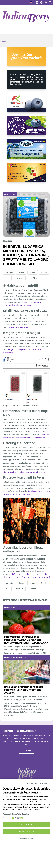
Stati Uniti (19, 278)
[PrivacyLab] (17, 817)
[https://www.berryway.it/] (26, 127)
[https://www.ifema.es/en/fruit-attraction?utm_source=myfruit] (26, 174)
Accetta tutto (26, 824)
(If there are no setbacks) (18, 327)
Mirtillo (44, 272)
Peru (7, 278)
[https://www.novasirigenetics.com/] (26, 58)
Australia (9, 272)
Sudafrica (33, 278)
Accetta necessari (26, 832)
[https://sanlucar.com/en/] (26, 151)
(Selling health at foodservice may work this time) (24, 472)
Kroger (32, 272)
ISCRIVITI (26, 750)
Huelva (21, 272)
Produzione (10, 194)
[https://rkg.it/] (26, 104)
